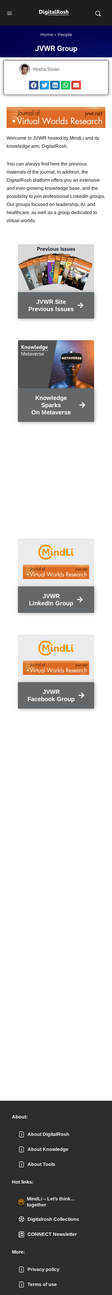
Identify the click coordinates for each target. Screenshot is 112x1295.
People (65, 34)
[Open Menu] (9, 13)
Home (46, 34)
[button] (34, 85)
